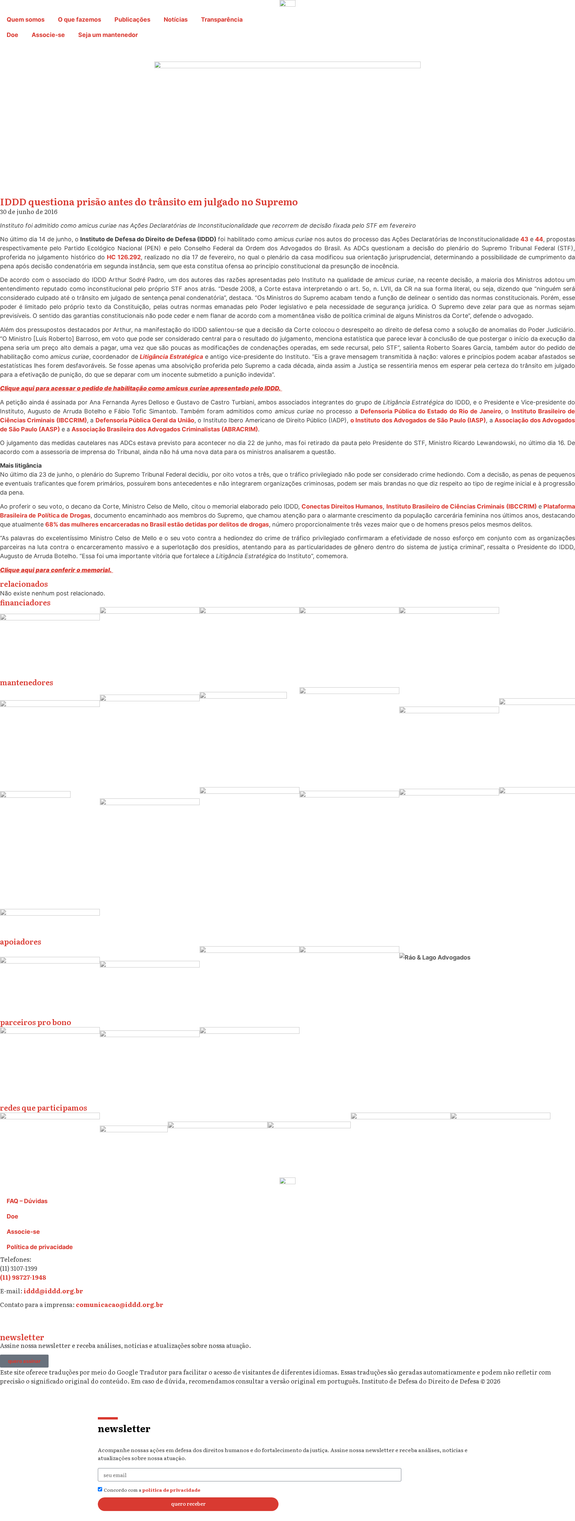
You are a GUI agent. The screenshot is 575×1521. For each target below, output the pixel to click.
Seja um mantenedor (108, 34)
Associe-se (48, 34)
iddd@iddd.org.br (53, 1290)
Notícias (176, 19)
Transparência (222, 19)
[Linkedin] (45, 1322)
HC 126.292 (124, 257)
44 (539, 239)
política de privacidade (171, 1489)
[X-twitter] (26, 1322)
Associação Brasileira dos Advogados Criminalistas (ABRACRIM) (165, 429)
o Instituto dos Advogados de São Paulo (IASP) (418, 420)
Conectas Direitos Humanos (342, 506)
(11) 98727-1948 (23, 1277)
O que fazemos (79, 19)
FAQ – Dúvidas (27, 1200)
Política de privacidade (40, 1246)
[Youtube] (81, 1322)
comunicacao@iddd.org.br (119, 1304)
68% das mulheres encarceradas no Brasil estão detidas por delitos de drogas (157, 524)
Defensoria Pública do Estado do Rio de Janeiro (430, 411)
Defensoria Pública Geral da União (145, 420)
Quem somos (26, 19)
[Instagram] (8, 1322)
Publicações (132, 19)
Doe (12, 34)
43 (524, 239)
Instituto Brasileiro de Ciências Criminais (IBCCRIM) (461, 506)
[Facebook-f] (63, 1322)
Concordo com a (152, 1489)
